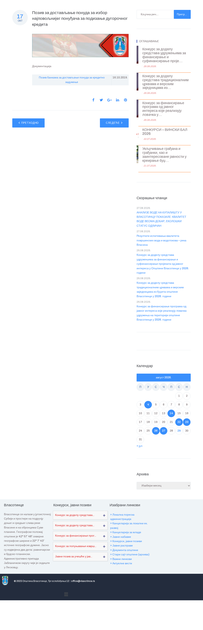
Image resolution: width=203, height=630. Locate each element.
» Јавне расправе (121, 545)
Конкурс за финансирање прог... (75, 535)
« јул (139, 445)
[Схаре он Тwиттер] (101, 100)
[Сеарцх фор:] (155, 14)
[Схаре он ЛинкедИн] (117, 100)
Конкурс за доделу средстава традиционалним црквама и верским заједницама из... (165, 82)
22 (179, 422)
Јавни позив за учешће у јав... (73, 556)
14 (171, 413)
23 (186, 422)
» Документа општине (124, 550)
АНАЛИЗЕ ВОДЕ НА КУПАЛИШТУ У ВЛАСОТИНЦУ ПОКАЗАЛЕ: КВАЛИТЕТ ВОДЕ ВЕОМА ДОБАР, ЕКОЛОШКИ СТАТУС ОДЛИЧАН (161, 219)
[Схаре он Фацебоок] (93, 100)
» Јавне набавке (120, 536)
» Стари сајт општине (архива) (129, 554)
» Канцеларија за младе (125, 532)
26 (155, 430)
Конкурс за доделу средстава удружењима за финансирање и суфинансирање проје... (164, 55)
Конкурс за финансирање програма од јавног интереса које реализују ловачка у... (163, 109)
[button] (66, 594)
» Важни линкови (121, 559)
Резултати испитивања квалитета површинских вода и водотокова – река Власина (161, 240)
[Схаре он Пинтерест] (125, 100)
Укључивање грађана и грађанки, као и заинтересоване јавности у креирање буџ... (164, 154)
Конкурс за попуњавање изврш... (75, 546)
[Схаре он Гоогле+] (109, 100)
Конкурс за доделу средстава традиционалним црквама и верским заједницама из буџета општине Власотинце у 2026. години (160, 289)
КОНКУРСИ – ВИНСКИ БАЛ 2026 (164, 132)
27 (163, 430)
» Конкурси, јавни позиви (126, 541)
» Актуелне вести (121, 563)
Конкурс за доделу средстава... (74, 515)
